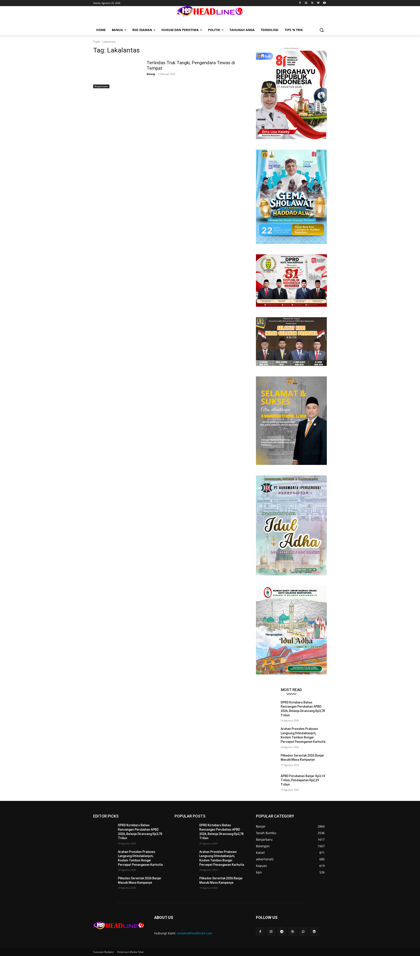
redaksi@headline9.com (194, 933)
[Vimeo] (318, 3)
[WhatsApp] (303, 931)
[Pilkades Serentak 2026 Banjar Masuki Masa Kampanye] (266, 760)
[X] (312, 3)
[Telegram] (281, 931)
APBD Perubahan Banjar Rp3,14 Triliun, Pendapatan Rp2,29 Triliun (303, 780)
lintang (151, 74)
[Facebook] (300, 3)
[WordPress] (314, 931)
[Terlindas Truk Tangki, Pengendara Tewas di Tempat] (116, 73)
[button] (321, 30)
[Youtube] (324, 3)
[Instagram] (306, 3)
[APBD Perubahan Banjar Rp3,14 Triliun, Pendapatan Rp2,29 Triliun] (266, 781)
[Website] (292, 931)
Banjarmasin (101, 86)
